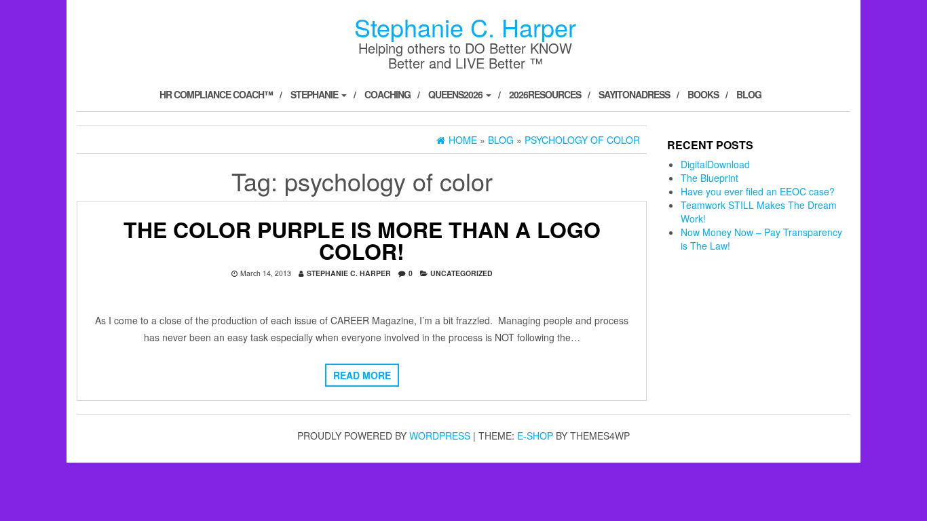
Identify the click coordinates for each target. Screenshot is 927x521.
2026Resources (545, 94)
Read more (362, 375)
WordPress (439, 435)
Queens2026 (456, 94)
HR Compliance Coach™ (216, 94)
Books (703, 94)
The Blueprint (709, 178)
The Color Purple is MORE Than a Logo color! (362, 240)
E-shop (535, 435)
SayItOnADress (634, 94)
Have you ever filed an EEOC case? (758, 191)
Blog (748, 94)
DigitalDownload (715, 164)
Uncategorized (461, 273)
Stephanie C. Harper (465, 26)
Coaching (387, 94)
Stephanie (315, 94)
